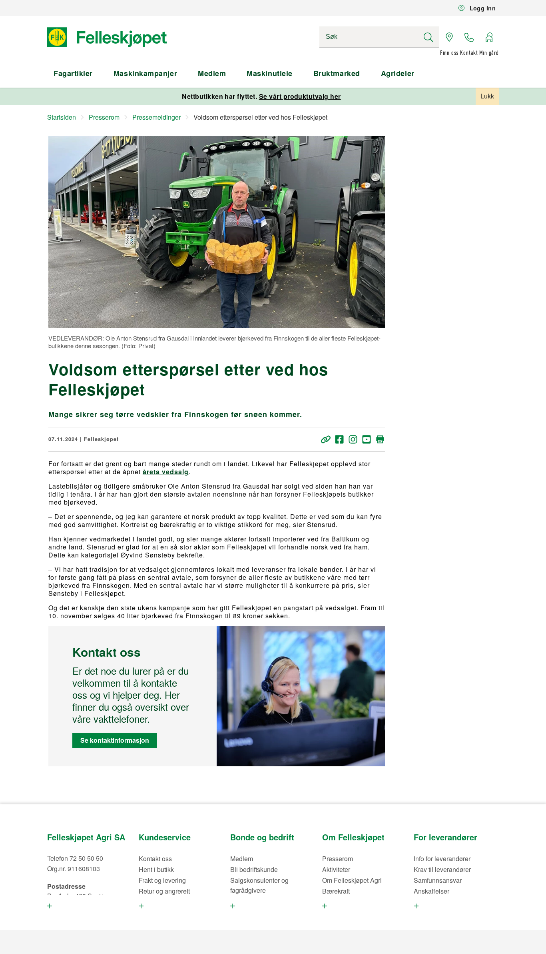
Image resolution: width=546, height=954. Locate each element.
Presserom (337, 858)
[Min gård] (489, 37)
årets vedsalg (166, 471)
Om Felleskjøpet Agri (352, 880)
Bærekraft (336, 891)
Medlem (212, 73)
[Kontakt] (469, 37)
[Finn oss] (449, 37)
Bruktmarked (336, 73)
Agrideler (397, 73)
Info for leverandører (442, 858)
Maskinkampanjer (145, 73)
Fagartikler (73, 73)
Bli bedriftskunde (254, 869)
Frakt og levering (162, 880)
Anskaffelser (431, 891)
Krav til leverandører (442, 869)
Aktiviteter (336, 869)
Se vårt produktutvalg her (300, 96)
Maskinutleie (269, 73)
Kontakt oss (155, 858)
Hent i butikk (156, 869)
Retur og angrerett (164, 891)
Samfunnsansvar (438, 880)
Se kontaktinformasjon (114, 740)
